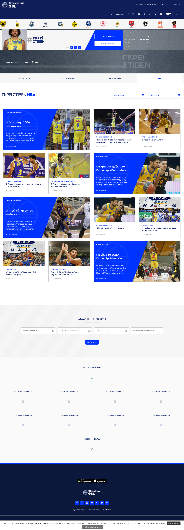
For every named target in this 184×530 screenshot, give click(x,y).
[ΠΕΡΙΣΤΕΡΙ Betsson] (165, 24)
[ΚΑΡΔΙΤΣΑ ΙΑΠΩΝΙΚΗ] (51, 24)
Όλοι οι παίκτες (108, 36)
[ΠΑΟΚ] (151, 24)
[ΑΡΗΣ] (22, 24)
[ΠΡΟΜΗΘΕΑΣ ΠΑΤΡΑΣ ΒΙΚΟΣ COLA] (179, 24)
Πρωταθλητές (79, 510)
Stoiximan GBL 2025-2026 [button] (146, 5)
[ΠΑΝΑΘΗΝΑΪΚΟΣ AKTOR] (122, 24)
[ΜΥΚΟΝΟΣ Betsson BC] (94, 24)
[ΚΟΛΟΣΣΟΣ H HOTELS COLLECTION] (65, 24)
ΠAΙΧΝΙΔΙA (69, 78)
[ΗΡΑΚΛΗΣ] (37, 24)
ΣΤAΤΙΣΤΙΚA (24, 78)
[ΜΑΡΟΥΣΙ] (80, 24)
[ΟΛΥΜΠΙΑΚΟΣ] (108, 24)
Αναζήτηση (92, 342)
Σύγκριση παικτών (108, 43)
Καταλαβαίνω (173, 523)
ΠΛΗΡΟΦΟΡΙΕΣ (114, 78)
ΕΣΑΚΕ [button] (165, 5)
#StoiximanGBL (117, 14)
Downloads (94, 510)
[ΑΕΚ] (8, 24)
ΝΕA (159, 78)
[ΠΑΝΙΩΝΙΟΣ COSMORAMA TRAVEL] (137, 24)
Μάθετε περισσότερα (92, 527)
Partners (176, 5)
